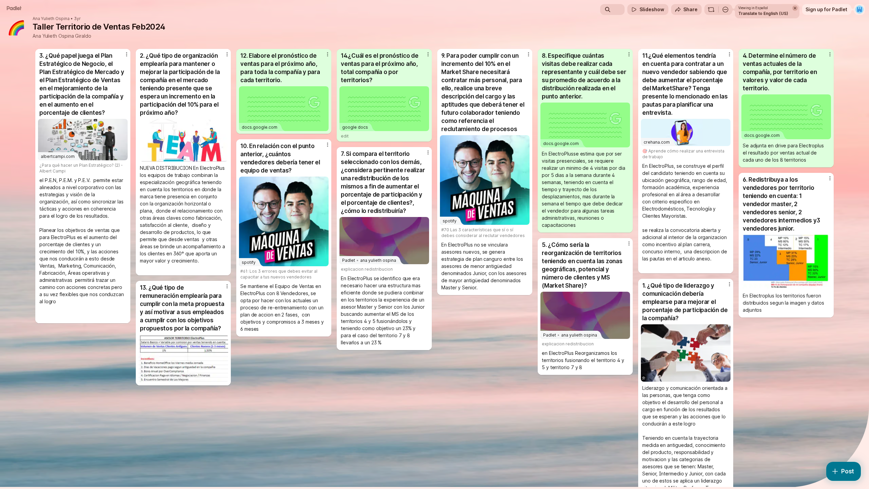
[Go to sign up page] (859, 9)
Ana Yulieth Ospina (51, 18)
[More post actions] (126, 54)
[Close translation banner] (795, 8)
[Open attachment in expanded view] (183, 140)
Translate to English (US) (763, 13)
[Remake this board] (711, 9)
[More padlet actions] (725, 9)
